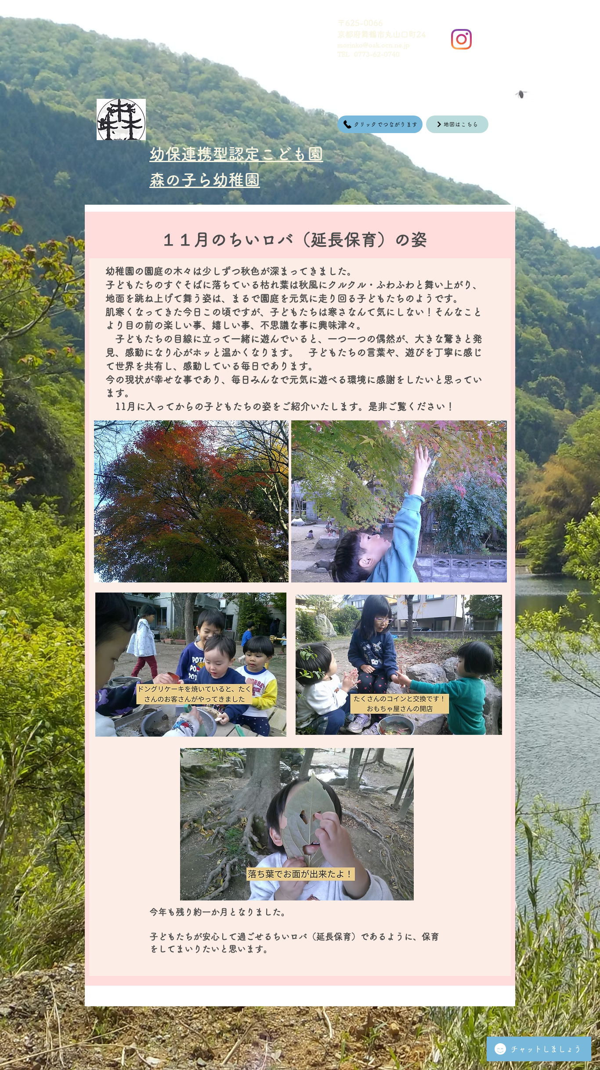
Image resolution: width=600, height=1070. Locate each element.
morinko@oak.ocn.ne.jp (373, 45)
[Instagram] (461, 39)
